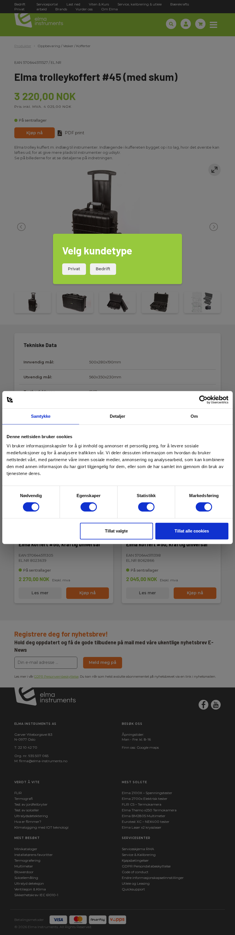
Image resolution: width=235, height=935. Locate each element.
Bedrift (103, 268)
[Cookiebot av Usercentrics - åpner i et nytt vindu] (203, 399)
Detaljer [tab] (118, 416)
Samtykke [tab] (41, 416)
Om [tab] (194, 416)
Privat (74, 268)
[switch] (89, 506)
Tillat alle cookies (192, 530)
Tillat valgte (116, 530)
